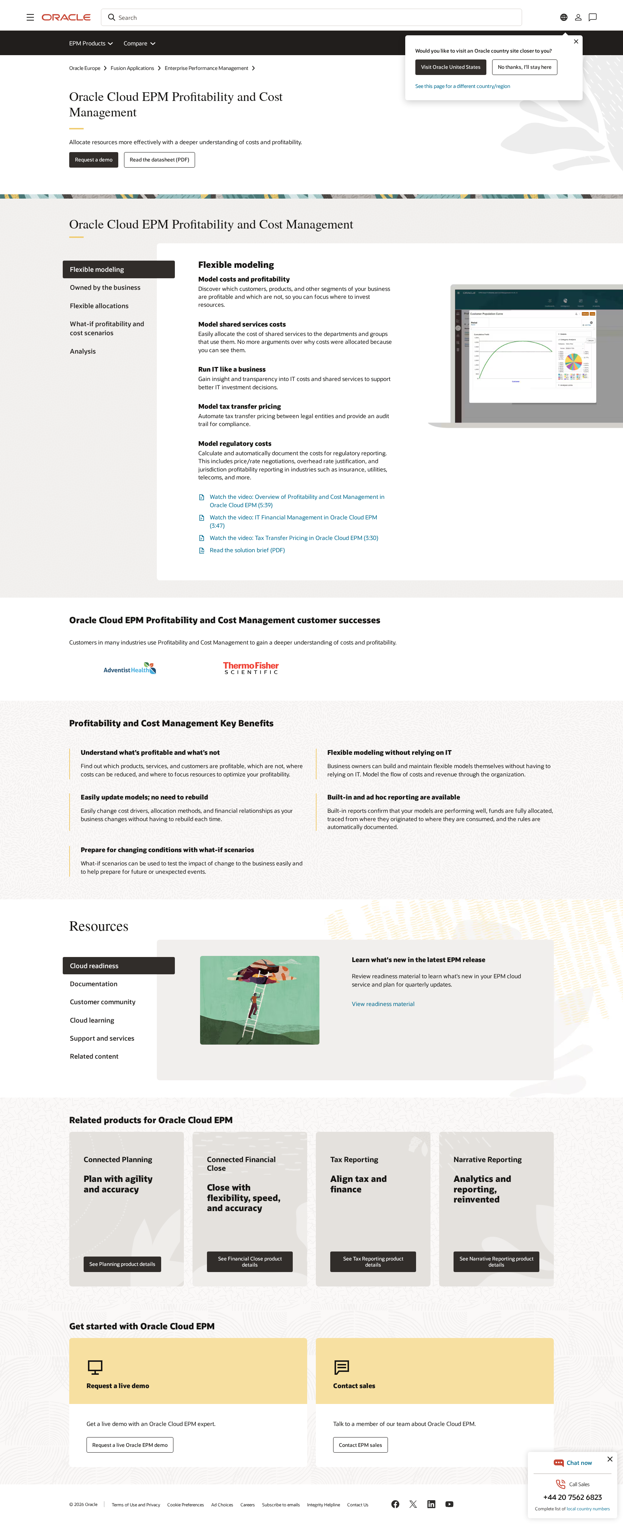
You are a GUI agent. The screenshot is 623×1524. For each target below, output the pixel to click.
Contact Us (357, 1504)
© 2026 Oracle (83, 1504)
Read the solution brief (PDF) (247, 550)
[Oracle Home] (66, 17)
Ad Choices (222, 1504)
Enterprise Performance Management (206, 68)
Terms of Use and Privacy (136, 1504)
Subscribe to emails (281, 1504)
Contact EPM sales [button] (360, 1444)
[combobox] (311, 17)
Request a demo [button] (93, 159)
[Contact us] (592, 17)
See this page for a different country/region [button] (462, 86)
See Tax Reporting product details (373, 1261)
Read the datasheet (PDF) (159, 159)
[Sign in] (578, 17)
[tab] (119, 269)
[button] (30, 17)
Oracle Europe (84, 68)
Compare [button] (135, 43)
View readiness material (383, 1003)
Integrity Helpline (323, 1504)
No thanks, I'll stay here (525, 66)
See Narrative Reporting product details (497, 1261)
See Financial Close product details (250, 1261)
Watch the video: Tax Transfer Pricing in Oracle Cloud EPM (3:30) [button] (294, 537)
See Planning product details (122, 1264)
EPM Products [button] (87, 43)
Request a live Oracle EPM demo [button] (130, 1444)
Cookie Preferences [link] (185, 1504)
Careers (247, 1504)
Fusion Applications (132, 68)
